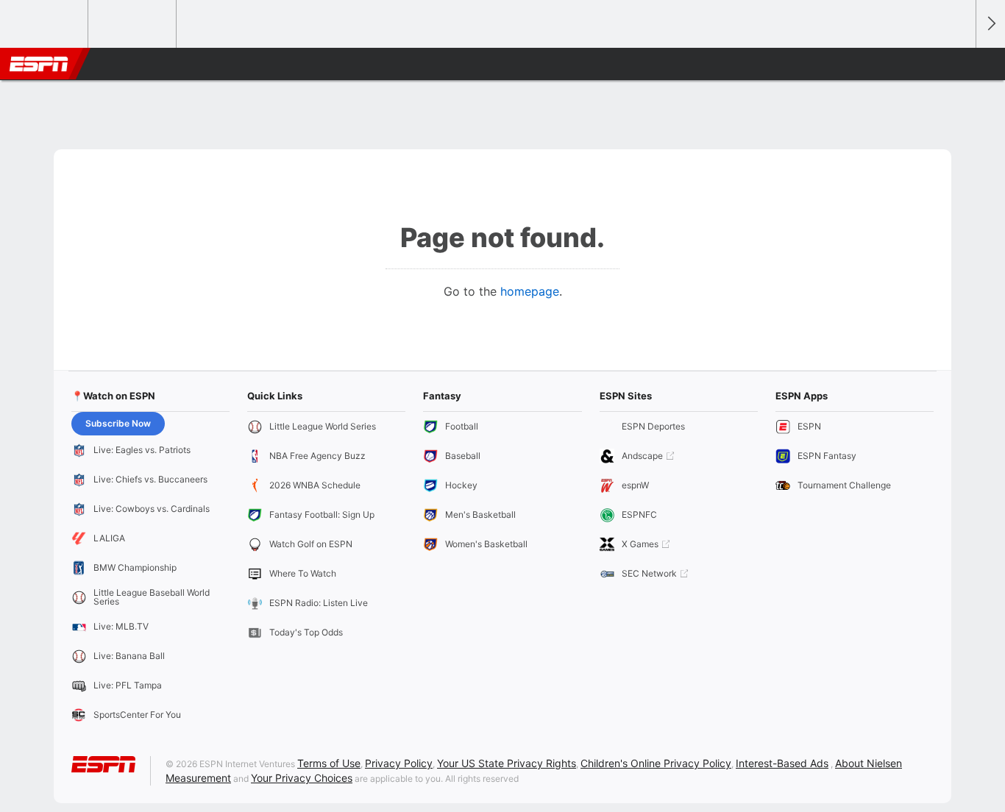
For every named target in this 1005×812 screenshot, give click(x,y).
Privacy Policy (399, 763)
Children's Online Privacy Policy (655, 763)
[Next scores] (990, 24)
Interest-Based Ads (782, 763)
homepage (529, 291)
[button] (958, 64)
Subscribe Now (118, 423)
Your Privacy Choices (301, 778)
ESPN (39, 64)
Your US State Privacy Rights (506, 763)
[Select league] (44, 24)
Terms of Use (329, 763)
